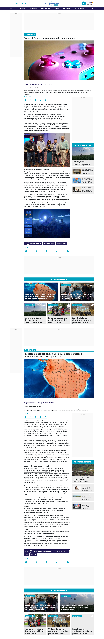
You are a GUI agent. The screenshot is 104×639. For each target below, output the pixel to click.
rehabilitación (35, 243)
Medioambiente (45, 8)
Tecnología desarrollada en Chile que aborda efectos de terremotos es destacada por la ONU (40, 296)
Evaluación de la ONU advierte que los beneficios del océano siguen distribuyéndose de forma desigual (82, 479)
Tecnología (33, 8)
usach (33, 554)
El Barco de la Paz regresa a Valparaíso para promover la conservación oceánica (86, 497)
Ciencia (22, 8)
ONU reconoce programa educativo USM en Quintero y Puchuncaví (86, 506)
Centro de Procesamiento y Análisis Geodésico (50, 552)
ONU (26, 554)
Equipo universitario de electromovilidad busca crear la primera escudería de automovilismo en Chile (58, 320)
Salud (57, 8)
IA (25, 243)
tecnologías (49, 243)
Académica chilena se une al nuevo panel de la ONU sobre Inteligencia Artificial (87, 488)
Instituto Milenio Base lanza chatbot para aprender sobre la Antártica (87, 180)
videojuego (61, 243)
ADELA (27, 552)
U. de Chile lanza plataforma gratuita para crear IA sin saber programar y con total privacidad (87, 171)
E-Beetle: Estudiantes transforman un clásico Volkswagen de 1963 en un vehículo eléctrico (76, 296)
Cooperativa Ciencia (30, 84)
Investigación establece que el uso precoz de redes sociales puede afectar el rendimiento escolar (82, 631)
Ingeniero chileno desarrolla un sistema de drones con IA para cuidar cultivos (83, 163)
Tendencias (66, 8)
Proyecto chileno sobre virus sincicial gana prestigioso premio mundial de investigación (87, 189)
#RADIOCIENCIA (79, 8)
